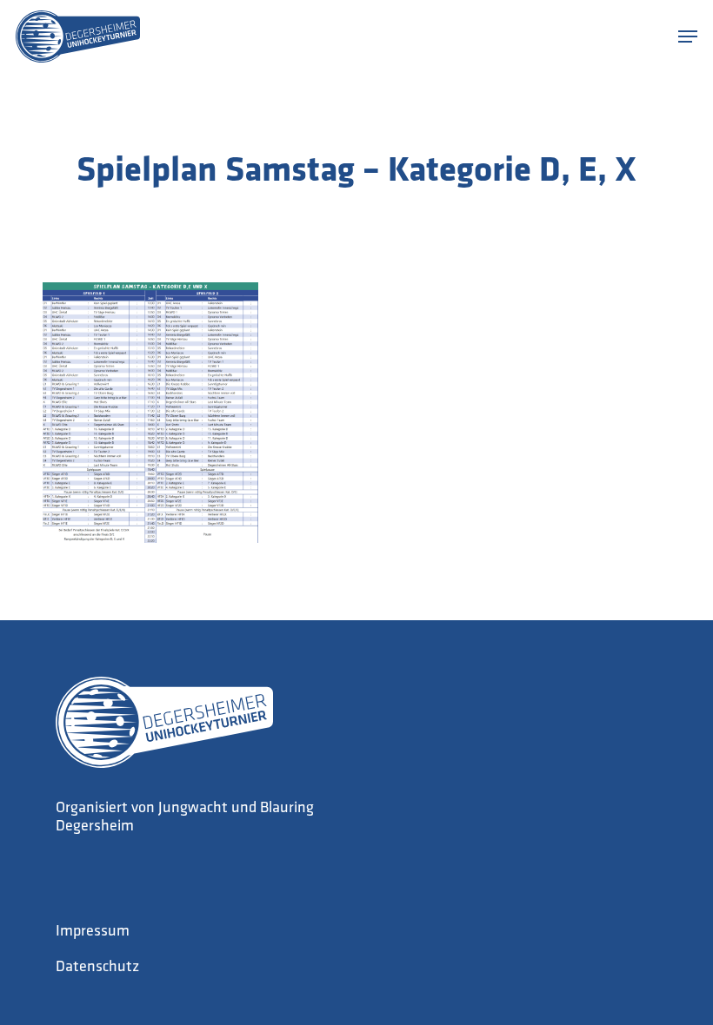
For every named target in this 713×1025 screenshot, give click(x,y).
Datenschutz (97, 967)
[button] (687, 36)
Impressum (93, 932)
